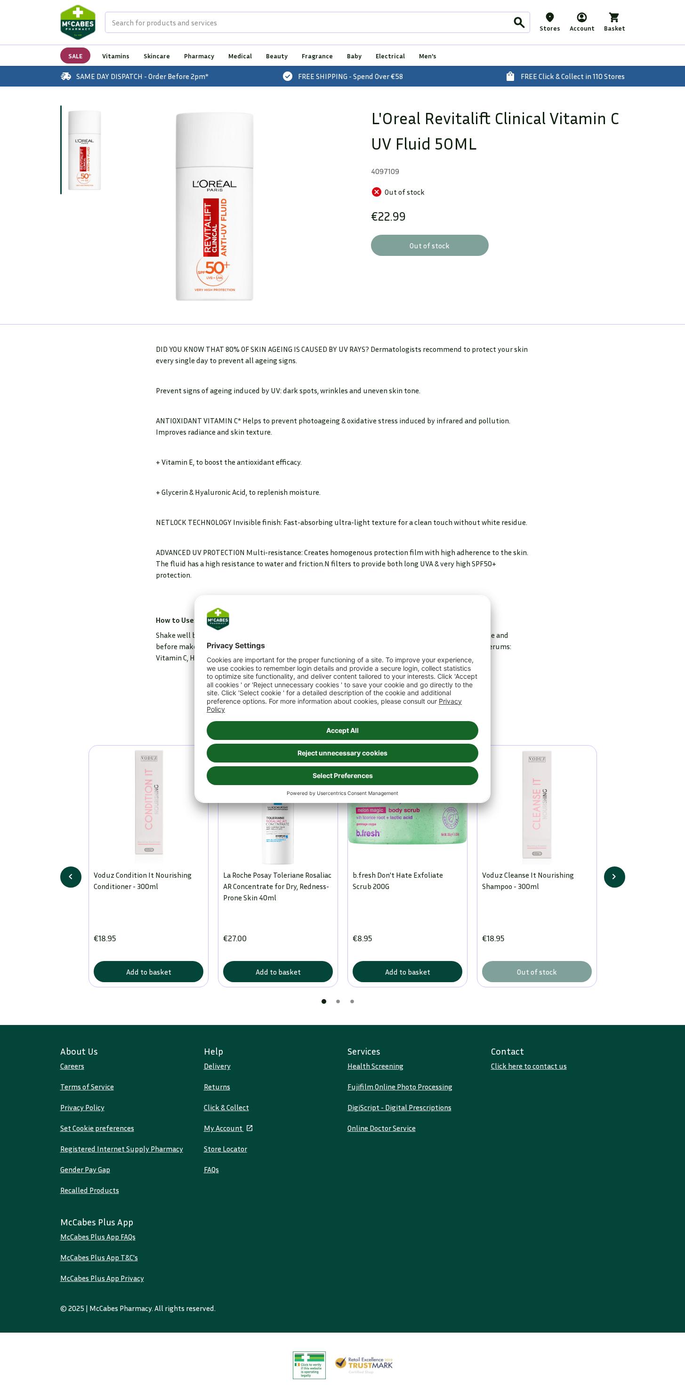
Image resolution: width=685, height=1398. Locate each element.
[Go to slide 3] (352, 1001)
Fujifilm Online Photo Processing (399, 1086)
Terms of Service (87, 1086)
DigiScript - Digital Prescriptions (399, 1107)
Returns (217, 1086)
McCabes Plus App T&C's (99, 1257)
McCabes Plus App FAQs (98, 1236)
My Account (224, 1128)
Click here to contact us (529, 1066)
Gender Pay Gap (85, 1169)
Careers (72, 1066)
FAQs (211, 1169)
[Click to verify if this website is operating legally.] (309, 1365)
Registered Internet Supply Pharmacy (121, 1148)
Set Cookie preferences (97, 1128)
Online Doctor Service (381, 1128)
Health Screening (375, 1066)
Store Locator (225, 1148)
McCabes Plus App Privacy (102, 1278)
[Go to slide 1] (84, 149)
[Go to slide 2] (338, 1001)
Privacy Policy (82, 1107)
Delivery (217, 1066)
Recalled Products (89, 1190)
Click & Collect (226, 1107)
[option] (214, 205)
